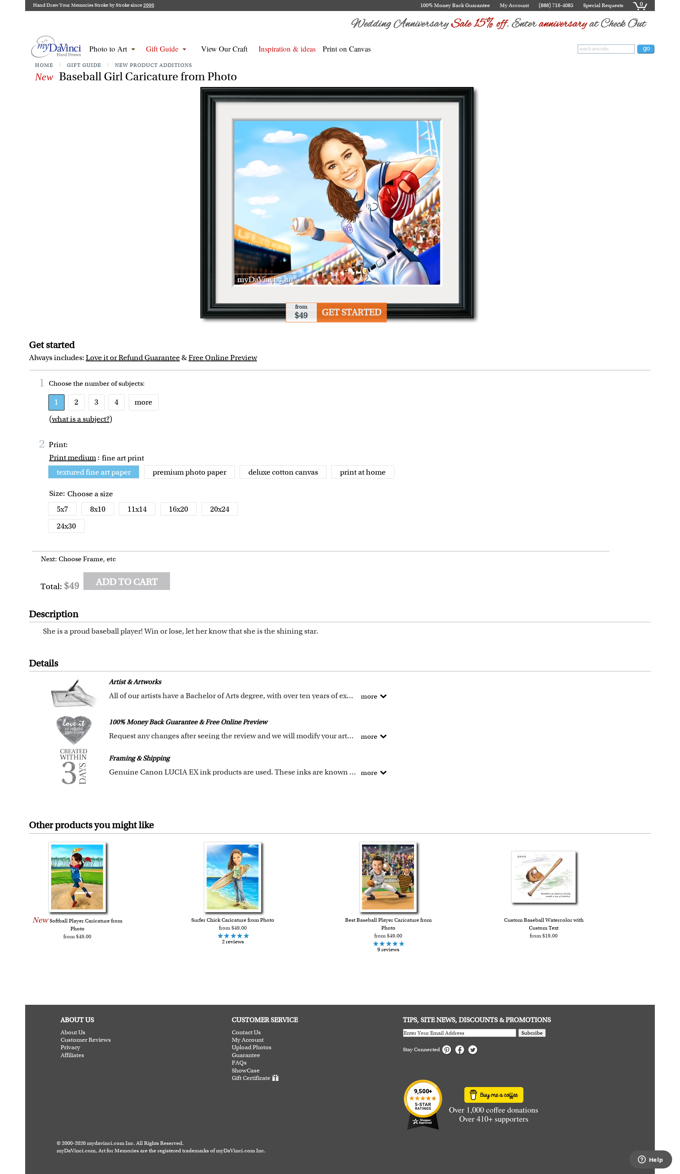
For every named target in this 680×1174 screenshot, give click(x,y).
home (44, 65)
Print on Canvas (347, 49)
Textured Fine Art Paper (94, 472)
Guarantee (246, 1055)
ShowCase (246, 1070)
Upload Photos (252, 1047)
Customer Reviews (86, 1040)
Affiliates (72, 1055)
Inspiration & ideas (287, 49)
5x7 (62, 509)
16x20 (178, 509)
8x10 (97, 509)
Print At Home (363, 472)
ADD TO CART (127, 582)
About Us (73, 1032)
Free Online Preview (222, 357)
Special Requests (603, 5)
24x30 (66, 526)
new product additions (153, 65)
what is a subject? (80, 419)
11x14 (137, 509)
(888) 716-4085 (556, 5)
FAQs (239, 1063)
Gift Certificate (251, 1078)
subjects (130, 383)
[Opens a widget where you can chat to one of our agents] (650, 1160)
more (143, 402)
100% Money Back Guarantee (455, 5)
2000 (148, 5)
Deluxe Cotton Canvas (283, 472)
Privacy (70, 1047)
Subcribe (532, 1033)
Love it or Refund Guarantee (133, 357)
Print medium (72, 457)
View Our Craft (224, 49)
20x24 (219, 509)
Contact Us (246, 1032)
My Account (514, 5)
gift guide (84, 65)
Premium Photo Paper (189, 472)
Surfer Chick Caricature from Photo (232, 920)
